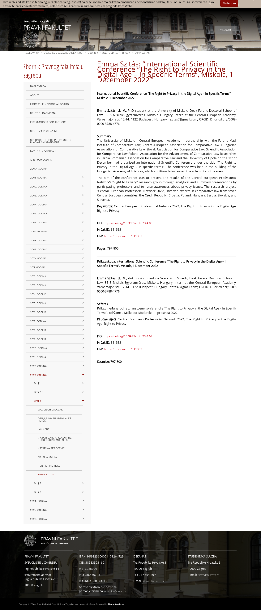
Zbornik (93, 53)
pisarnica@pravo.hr (115, 591)
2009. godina (38, 249)
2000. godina (38, 169)
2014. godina (38, 294)
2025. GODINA (38, 510)
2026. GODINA (38, 519)
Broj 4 (126, 53)
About (34, 95)
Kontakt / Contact (43, 151)
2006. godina (38, 222)
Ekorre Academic (116, 604)
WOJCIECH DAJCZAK (50, 410)
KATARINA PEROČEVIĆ (51, 448)
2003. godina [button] (38, 196)
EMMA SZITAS (142, 53)
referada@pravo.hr (208, 575)
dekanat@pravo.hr (153, 581)
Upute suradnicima (43, 113)
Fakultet (225, 29)
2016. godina (38, 312)
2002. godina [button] (38, 187)
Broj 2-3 (38, 392)
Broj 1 (37, 383)
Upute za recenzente (44, 131)
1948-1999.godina (41, 160)
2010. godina (38, 258)
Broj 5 (37, 483)
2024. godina (38, 501)
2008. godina (38, 240)
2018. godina (38, 330)
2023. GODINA (110, 53)
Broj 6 (37, 492)
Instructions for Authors (48, 122)
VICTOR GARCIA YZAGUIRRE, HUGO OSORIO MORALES (55, 439)
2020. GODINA (38, 348)
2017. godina (38, 321)
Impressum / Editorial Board (49, 104)
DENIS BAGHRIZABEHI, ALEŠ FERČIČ (54, 419)
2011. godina (37, 267)
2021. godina (38, 357)
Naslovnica (31, 53)
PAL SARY (44, 429)
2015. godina (38, 303)
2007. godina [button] (38, 231)
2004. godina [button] (38, 205)
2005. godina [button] (38, 213)
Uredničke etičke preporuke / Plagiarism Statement (50, 141)
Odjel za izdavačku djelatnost (63, 53)
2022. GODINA (38, 366)
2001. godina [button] (38, 178)
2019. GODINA (38, 339)
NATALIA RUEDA (47, 457)
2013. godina (38, 285)
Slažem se (229, 3)
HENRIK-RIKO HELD (49, 466)
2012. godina (38, 276)
